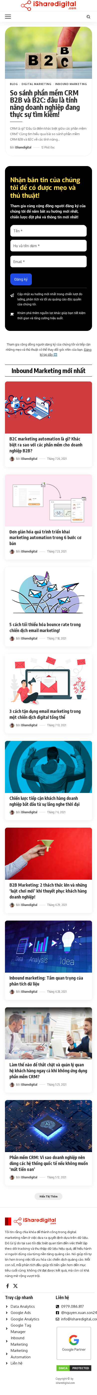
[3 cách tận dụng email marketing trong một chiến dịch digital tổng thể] (48, 680)
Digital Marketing (36, 84)
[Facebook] (7, 1286)
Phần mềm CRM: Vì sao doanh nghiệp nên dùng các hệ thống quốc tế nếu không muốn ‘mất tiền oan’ (48, 1163)
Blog (14, 84)
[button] (9, 16)
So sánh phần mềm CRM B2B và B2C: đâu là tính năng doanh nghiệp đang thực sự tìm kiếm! (45, 103)
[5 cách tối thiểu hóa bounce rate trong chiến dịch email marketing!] (48, 593)
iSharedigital (23, 147)
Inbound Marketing (71, 84)
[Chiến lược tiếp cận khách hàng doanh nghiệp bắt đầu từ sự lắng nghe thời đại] (48, 767)
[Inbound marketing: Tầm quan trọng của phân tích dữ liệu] (48, 947)
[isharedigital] (48, 5)
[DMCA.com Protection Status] (74, 1367)
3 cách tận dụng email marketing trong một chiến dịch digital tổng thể (45, 714)
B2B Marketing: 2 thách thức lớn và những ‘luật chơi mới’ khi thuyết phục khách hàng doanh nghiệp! (48, 891)
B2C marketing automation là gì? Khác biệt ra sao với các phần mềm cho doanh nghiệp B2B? (45, 444)
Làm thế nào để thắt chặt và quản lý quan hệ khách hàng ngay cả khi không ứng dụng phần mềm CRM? (48, 1070)
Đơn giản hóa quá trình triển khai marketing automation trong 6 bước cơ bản (45, 537)
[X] (15, 1286)
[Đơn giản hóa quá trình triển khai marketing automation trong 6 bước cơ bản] (48, 500)
